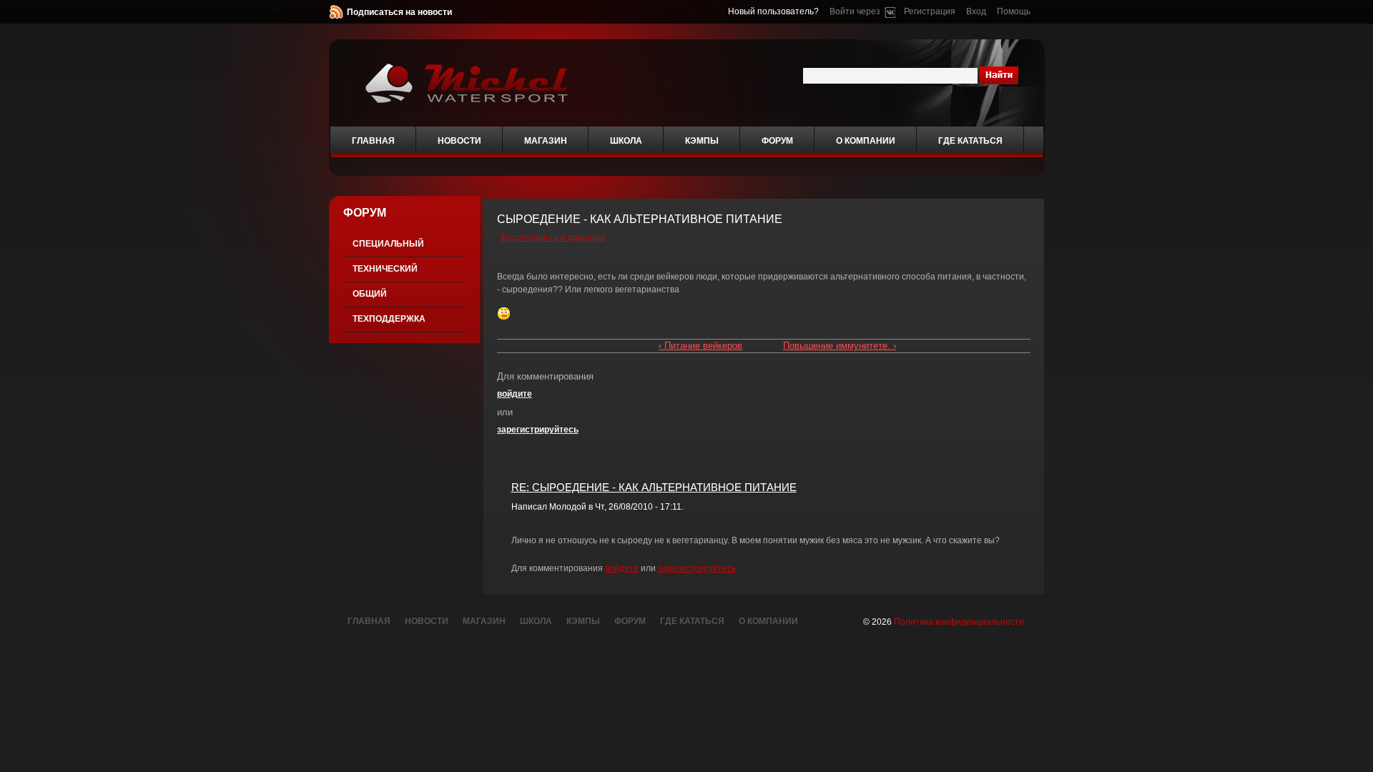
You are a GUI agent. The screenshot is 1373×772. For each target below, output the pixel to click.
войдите (514, 394)
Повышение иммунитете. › (839, 345)
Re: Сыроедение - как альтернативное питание (654, 487)
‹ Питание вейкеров (700, 345)
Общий (370, 294)
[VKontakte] (890, 11)
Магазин (545, 141)
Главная (373, 141)
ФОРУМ (364, 213)
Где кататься (970, 141)
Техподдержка (389, 319)
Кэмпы (702, 141)
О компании (865, 141)
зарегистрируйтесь (538, 430)
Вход (976, 11)
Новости (459, 141)
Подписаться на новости (399, 12)
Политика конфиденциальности (959, 622)
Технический (385, 269)
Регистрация (929, 11)
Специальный (388, 244)
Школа (626, 141)
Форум (777, 141)
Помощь (1013, 11)
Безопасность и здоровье (553, 237)
